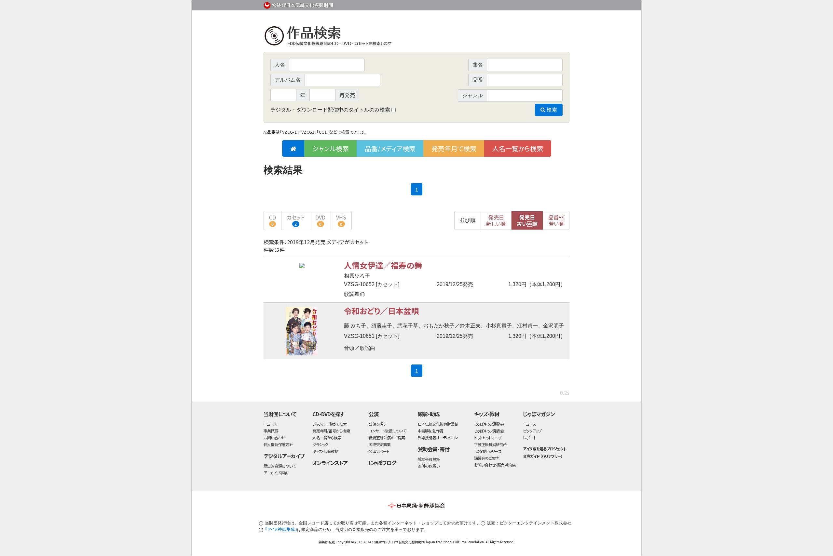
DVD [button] (320, 220)
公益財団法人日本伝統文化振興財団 (299, 4)
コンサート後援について (387, 430)
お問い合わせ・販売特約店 (495, 465)
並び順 (467, 220)
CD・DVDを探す (328, 414)
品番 (556, 220)
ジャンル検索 (330, 148)
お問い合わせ (551, 4)
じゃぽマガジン (539, 414)
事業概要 (519, 4)
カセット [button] (296, 220)
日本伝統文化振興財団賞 (438, 424)
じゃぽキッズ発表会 (489, 430)
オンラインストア (330, 463)
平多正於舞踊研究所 (490, 444)
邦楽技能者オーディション (438, 437)
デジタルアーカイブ (284, 456)
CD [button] (272, 220)
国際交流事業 (379, 444)
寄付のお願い (428, 466)
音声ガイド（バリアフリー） (542, 456)
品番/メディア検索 (390, 148)
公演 (373, 414)
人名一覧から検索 (517, 148)
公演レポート (379, 451)
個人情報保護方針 (278, 444)
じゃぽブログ (382, 463)
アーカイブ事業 (276, 472)
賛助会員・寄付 (433, 449)
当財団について (280, 414)
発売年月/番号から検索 (330, 430)
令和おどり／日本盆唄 (381, 310)
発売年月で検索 (453, 148)
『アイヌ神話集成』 (281, 529)
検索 (551, 110)
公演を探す (377, 424)
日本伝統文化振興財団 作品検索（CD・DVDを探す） (416, 37)
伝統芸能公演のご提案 (387, 437)
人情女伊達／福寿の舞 (383, 265)
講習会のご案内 (486, 458)
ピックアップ (532, 430)
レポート (529, 437)
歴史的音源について (279, 466)
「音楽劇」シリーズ (487, 451)
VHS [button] (341, 220)
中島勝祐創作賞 (431, 430)
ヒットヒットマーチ (488, 437)
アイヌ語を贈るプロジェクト (544, 448)
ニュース (270, 424)
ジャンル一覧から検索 (329, 424)
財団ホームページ (493, 4)
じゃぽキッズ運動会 (489, 424)
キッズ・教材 (486, 414)
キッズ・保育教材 (325, 451)
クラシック (320, 444)
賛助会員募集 (429, 459)
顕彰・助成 (429, 414)
